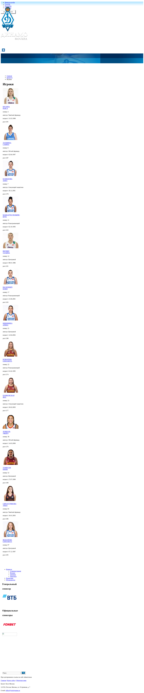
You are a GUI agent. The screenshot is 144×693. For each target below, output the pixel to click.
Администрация (15, 571)
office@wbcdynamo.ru (13, 690)
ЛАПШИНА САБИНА (7, 143)
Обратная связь (21, 680)
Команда (9, 77)
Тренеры (13, 574)
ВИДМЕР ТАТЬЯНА (6, 252)
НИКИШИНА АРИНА (7, 324)
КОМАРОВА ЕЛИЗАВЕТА (7, 360)
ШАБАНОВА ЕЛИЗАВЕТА (7, 540)
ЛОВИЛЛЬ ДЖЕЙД (6, 432)
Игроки (12, 573)
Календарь (9, 578)
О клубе (7, 4)
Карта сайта (11, 680)
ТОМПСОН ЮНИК (7, 468)
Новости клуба (10, 2)
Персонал (13, 576)
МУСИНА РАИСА (6, 107)
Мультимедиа (10, 580)
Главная (9, 76)
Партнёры (8, 6)
